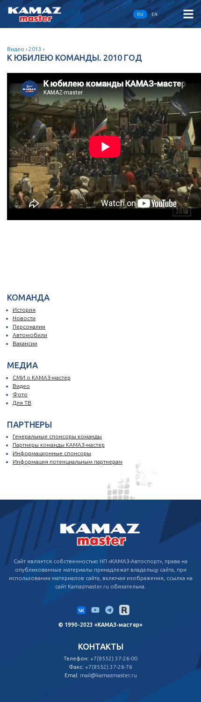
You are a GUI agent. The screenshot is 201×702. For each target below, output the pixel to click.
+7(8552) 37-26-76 (108, 667)
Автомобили (30, 335)
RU (140, 14)
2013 (35, 49)
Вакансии (25, 343)
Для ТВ (22, 403)
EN (154, 14)
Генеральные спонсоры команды (57, 436)
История (24, 310)
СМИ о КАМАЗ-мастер (42, 377)
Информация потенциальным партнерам (67, 461)
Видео (15, 49)
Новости (24, 318)
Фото (20, 394)
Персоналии (29, 326)
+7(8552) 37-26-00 (113, 658)
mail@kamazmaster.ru (108, 675)
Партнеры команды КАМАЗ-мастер (59, 445)
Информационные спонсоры (52, 453)
